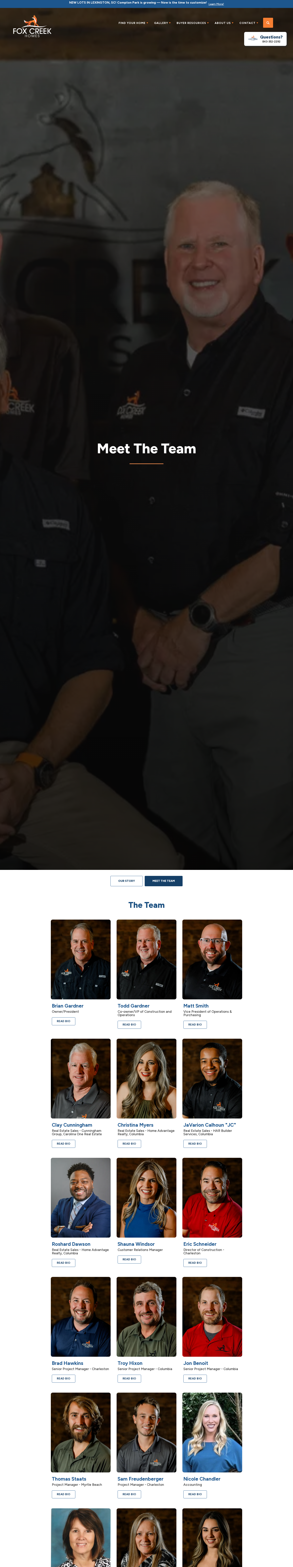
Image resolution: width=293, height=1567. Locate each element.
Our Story (126, 881)
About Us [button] (223, 23)
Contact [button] (247, 23)
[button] (268, 23)
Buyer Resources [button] (191, 23)
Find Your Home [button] (132, 23)
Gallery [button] (161, 23)
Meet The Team (163, 881)
